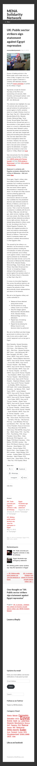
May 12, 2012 (25, 50)
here (26, 151)
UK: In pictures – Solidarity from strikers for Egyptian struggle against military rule (27, 577)
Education (10, 718)
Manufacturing (19, 723)
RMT (8, 539)
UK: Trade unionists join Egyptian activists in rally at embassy (12, 505)
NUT (8, 725)
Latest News (25, 721)
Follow (11, 687)
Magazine (10, 723)
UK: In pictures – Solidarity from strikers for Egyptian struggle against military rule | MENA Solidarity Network (18, 608)
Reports (9, 727)
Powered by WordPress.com (15, 757)
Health (15, 721)
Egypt (24, 537)
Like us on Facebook (15, 742)
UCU (11, 539)
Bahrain (15, 715)
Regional (25, 725)
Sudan (23, 729)
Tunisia (20, 732)
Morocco (27, 723)
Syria (8, 732)
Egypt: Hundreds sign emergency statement (23, 504)
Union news (24, 734)
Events (9, 720)
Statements (20, 727)
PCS (27, 537)
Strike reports (13, 729)
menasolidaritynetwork (13, 50)
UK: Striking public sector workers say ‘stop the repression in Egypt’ (11, 522)
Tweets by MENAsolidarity (15, 705)
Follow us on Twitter (15, 701)
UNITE (15, 539)
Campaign (19, 537)
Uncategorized (13, 734)
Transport (14, 732)
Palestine (14, 725)
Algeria (9, 715)
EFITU (17, 718)
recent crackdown (18, 84)
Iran (19, 721)
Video (14, 736)
